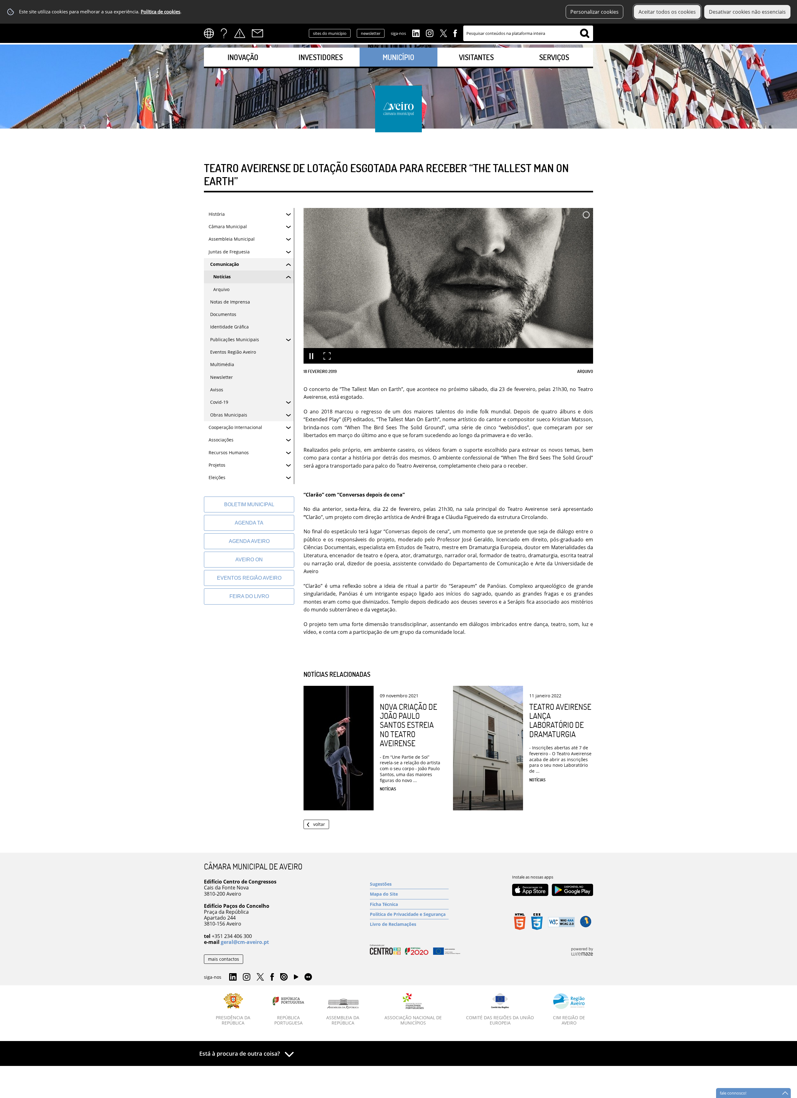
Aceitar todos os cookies (667, 11)
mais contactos (223, 959)
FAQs (224, 33)
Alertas (240, 33)
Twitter (443, 33)
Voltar (319, 824)
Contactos (257, 33)
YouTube (296, 978)
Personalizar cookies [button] (594, 11)
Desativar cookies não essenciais (747, 11)
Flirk (308, 977)
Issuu (284, 977)
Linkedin (416, 33)
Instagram (429, 33)
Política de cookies (160, 11)
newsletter (370, 33)
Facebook (455, 33)
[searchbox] (528, 33)
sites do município (330, 33)
